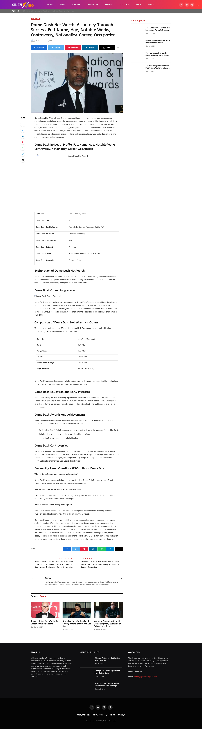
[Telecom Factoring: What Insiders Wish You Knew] (86, 661)
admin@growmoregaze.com (145, 677)
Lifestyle (124, 5)
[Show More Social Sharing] (118, 47)
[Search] (197, 4)
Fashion (109, 5)
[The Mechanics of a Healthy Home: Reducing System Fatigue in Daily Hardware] (137, 56)
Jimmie (40, 41)
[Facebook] (22, 124)
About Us (110, 715)
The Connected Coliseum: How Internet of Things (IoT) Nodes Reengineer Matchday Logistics (158, 29)
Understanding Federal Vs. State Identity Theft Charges (158, 41)
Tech (138, 5)
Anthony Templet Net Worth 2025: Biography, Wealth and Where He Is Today (107, 623)
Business (76, 5)
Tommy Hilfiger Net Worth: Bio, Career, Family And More (45, 622)
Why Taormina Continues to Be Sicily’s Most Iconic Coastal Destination (49, 11)
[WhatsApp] (22, 148)
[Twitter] (22, 130)
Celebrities (92, 5)
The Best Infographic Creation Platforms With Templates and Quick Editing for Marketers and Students (158, 67)
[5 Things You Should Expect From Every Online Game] (86, 673)
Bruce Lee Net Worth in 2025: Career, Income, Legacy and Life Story (77, 623)
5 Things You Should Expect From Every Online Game (107, 672)
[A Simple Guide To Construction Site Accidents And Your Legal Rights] (86, 686)
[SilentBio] (23, 4)
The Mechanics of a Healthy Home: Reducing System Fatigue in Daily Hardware (158, 54)
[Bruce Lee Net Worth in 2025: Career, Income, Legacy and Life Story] (77, 610)
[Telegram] (22, 154)
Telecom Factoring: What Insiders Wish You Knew (107, 659)
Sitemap (121, 715)
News (62, 5)
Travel (151, 5)
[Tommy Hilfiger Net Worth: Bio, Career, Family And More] (45, 610)
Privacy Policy (83, 715)
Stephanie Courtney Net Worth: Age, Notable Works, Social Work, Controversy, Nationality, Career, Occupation (100, 564)
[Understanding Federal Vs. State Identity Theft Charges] (137, 43)
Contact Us (98, 715)
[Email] (22, 160)
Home (50, 5)
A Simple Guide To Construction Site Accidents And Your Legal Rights (107, 684)
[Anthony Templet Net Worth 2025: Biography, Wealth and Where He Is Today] (108, 610)
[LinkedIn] (22, 136)
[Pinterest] (22, 142)
